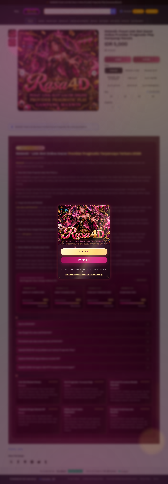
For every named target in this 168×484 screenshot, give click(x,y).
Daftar (82, 260)
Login (82, 251)
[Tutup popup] (106, 209)
